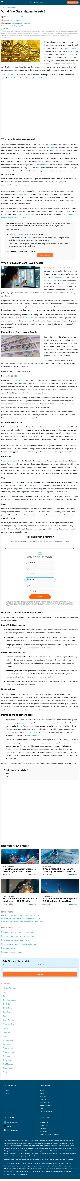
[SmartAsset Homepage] (37, 2)
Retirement (7, 1060)
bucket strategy (12, 749)
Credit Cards (7, 1004)
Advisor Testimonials (46, 1105)
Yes (7, 774)
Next (40, 597)
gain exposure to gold (36, 485)
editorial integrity (17, 31)
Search (42, 1090)
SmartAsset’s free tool (27, 726)
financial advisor (43, 723)
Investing (6, 1036)
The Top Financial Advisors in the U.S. (17, 940)
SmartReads (43, 1096)
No (7, 776)
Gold (52, 147)
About (42, 1093)
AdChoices (43, 1128)
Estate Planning (8, 1020)
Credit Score (7, 1008)
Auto (4, 992)
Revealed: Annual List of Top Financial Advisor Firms (20, 915)
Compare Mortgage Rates (12, 952)
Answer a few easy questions (19, 234)
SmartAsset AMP (45, 1102)
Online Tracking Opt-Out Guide (49, 1134)
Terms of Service (45, 1122)
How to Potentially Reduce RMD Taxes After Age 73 (20, 918)
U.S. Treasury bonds (40, 165)
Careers (6, 1093)
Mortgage (6, 1044)
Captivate (43, 1099)
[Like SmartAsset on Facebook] (5, 1122)
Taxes (5, 1072)
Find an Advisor (73, 2)
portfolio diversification (23, 194)
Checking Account (9, 1000)
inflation (74, 645)
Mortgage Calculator (10, 948)
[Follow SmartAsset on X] (5, 1126)
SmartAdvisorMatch (46, 1111)
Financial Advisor (9, 1024)
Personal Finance (9, 1048)
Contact (6, 1090)
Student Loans (8, 1068)
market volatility (70, 48)
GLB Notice (43, 1131)
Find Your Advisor (45, 255)
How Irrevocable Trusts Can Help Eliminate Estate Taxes (22, 922)
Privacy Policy (44, 1125)
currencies (11, 461)
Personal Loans (8, 1052)
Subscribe (40, 974)
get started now (33, 735)
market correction (57, 277)
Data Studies (7, 1012)
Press (41, 1108)
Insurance (6, 1032)
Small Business (8, 1064)
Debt (4, 1016)
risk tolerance (29, 318)
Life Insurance (8, 1040)
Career (5, 996)
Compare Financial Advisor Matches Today (18, 932)
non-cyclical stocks (18, 380)
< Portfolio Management (8, 7)
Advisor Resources (9, 988)
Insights (5, 1028)
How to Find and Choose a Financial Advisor (19, 936)
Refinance (6, 1056)
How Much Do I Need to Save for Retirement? (20, 944)
